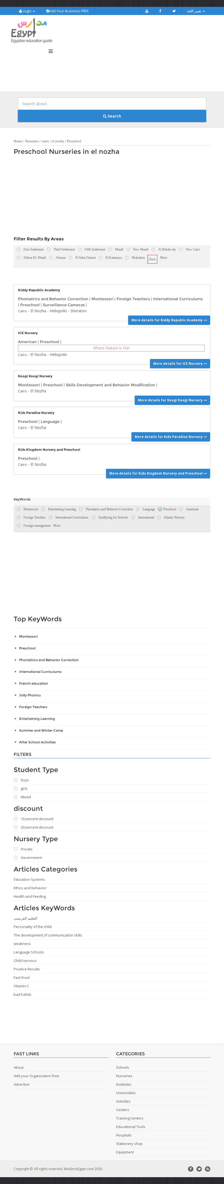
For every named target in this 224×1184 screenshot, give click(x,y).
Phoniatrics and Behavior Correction (53, 298)
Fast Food (22, 977)
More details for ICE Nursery (178, 363)
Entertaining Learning (37, 719)
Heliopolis (58, 310)
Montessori (102, 298)
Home (18, 141)
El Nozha (38, 310)
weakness (22, 943)
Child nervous (25, 960)
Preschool (74, 141)
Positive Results (27, 969)
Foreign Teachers (133, 298)
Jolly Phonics (30, 695)
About (18, 1067)
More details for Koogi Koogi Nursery (171, 400)
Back (152, 259)
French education (33, 683)
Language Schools (29, 952)
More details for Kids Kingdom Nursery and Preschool (156, 473)
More (163, 258)
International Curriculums (178, 298)
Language (50, 421)
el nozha (58, 141)
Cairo (22, 310)
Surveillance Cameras (64, 304)
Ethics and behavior (30, 887)
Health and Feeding (30, 896)
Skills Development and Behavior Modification (110, 384)
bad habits (22, 994)
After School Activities (37, 742)
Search (114, 116)
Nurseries (32, 141)
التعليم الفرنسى (25, 918)
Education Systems (29, 879)
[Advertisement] (109, 197)
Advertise (22, 1084)
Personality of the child (33, 926)
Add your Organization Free (36, 1075)
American (27, 341)
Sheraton (78, 310)
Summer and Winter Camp (41, 730)
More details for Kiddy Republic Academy (167, 320)
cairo (45, 141)
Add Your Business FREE (69, 10)
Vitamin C (21, 985)
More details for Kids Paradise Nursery (169, 436)
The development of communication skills (48, 935)
